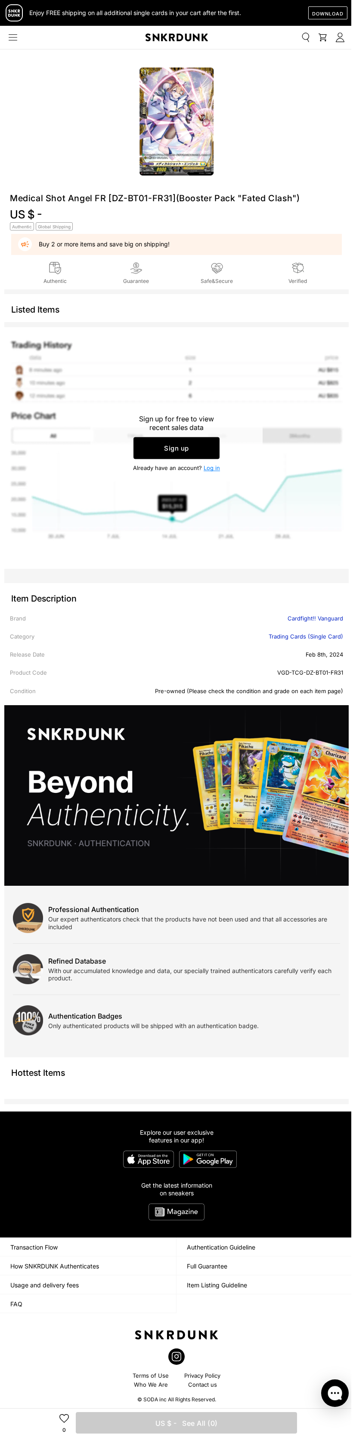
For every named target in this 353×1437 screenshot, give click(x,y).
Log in (212, 467)
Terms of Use (151, 1375)
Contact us (202, 1384)
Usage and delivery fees (44, 1285)
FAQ (16, 1304)
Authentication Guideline (221, 1247)
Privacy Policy (202, 1375)
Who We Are (151, 1384)
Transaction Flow (34, 1247)
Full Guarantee (207, 1266)
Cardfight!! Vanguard (315, 618)
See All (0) (186, 1423)
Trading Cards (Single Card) (306, 636)
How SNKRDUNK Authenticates (54, 1266)
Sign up (176, 448)
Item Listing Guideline (217, 1285)
